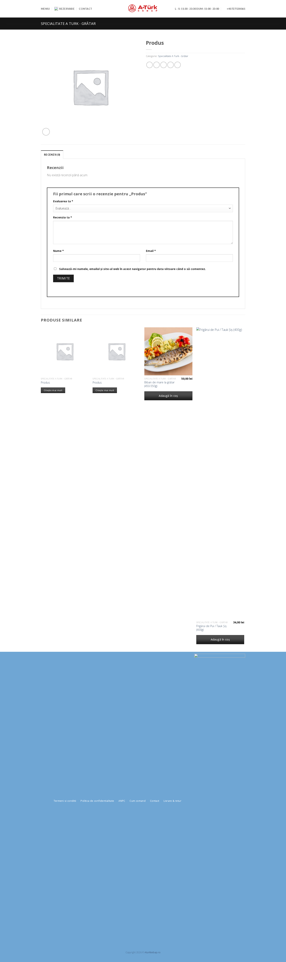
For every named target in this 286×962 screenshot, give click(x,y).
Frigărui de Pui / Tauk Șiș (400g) (211, 628)
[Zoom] (46, 132)
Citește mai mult (53, 390)
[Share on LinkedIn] (177, 65)
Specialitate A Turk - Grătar (68, 23)
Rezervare (67, 8)
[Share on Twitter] (156, 65)
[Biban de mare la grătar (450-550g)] (168, 351)
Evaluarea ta (63, 201)
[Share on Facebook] (149, 65)
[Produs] (65, 351)
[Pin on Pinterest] (170, 65)
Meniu (45, 8)
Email (151, 251)
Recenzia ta (62, 217)
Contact (85, 8)
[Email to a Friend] (163, 65)
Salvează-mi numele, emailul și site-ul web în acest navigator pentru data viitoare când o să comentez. (132, 269)
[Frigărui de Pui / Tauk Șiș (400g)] (220, 473)
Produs (45, 382)
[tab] (52, 154)
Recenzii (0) (52, 154)
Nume (58, 251)
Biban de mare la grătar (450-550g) (159, 384)
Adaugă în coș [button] (168, 396)
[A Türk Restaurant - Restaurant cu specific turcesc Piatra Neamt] (143, 9)
